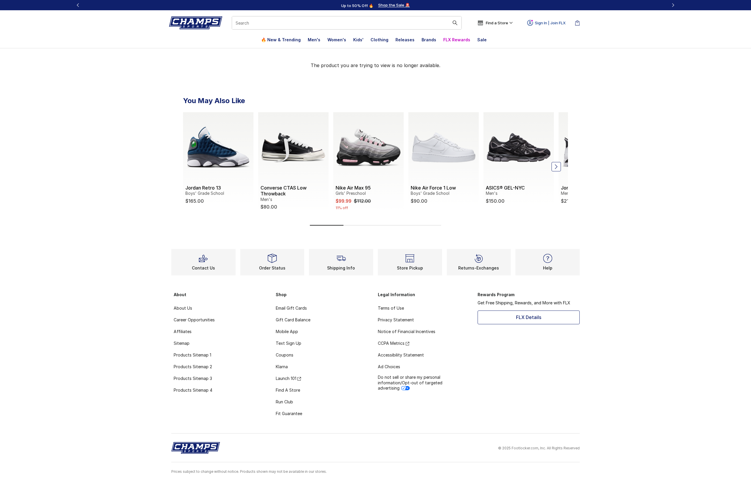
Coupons (284, 354)
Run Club (284, 401)
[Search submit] (455, 22)
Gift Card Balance (293, 319)
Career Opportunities (194, 319)
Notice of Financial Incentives (406, 331)
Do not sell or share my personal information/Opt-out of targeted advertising (410, 382)
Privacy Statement (396, 319)
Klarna (282, 366)
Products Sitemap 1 (192, 354)
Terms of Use (391, 308)
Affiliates (183, 331)
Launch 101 (286, 378)
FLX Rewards (456, 39)
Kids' (358, 39)
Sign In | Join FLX (550, 23)
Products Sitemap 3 (193, 378)
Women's (336, 39)
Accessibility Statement (401, 354)
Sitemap (182, 343)
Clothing (379, 39)
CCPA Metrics (391, 343)
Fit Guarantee (289, 413)
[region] (375, 5)
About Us (183, 308)
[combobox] (346, 22)
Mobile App (287, 331)
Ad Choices (389, 366)
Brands (429, 39)
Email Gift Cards (291, 308)
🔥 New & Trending (281, 39)
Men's (314, 39)
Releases (405, 39)
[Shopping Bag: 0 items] (577, 23)
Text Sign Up (288, 343)
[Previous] (78, 5)
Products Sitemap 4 (193, 390)
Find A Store (288, 390)
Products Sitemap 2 (193, 366)
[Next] (673, 5)
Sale (482, 39)
